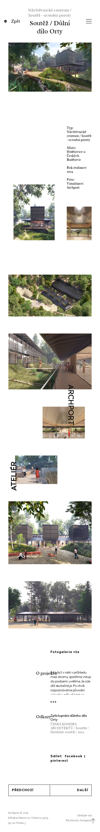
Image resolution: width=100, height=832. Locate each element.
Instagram (86, 820)
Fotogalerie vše (65, 652)
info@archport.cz (19, 818)
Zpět (15, 21)
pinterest (59, 761)
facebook (73, 756)
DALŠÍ (82, 790)
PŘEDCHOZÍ (22, 790)
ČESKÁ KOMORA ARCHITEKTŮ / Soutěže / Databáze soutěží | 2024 (69, 728)
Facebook (72, 820)
